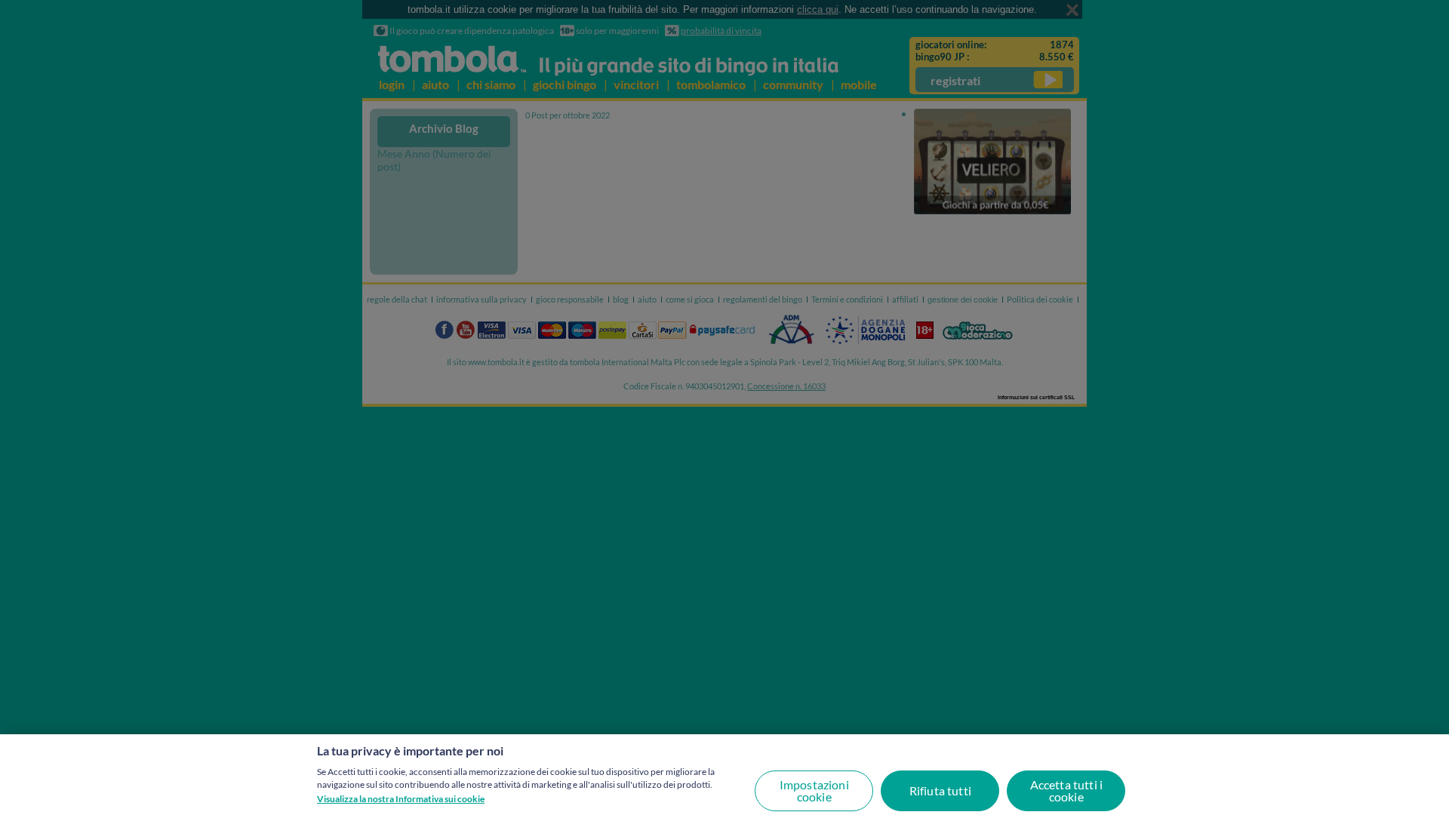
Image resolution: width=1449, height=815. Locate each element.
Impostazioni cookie (814, 790)
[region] (724, 774)
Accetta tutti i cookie (1066, 790)
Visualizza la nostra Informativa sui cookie (401, 798)
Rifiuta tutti (940, 790)
